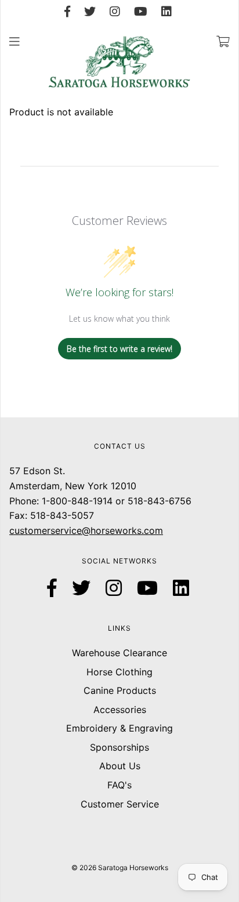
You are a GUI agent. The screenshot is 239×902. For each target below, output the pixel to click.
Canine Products (120, 690)
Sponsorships (119, 747)
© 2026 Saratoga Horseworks (119, 867)
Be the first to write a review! (119, 348)
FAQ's (119, 785)
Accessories (119, 709)
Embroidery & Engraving (119, 728)
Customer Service (120, 804)
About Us (119, 766)
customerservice (45, 530)
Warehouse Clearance (119, 653)
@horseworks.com (122, 530)
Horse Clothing (119, 672)
